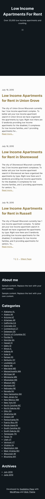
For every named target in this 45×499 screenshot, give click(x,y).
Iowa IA (7, 354)
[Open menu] (22, 29)
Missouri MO (9, 382)
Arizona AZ (9, 317)
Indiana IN (8, 351)
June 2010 (8, 475)
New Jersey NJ (11, 397)
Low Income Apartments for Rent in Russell (22, 210)
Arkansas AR (9, 320)
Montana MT (9, 385)
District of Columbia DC (15, 334)
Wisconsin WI (10, 454)
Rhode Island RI (11, 425)
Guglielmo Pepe (27, 489)
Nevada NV (9, 391)
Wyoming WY (10, 456)
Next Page (26, 259)
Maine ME (8, 365)
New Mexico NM (11, 400)
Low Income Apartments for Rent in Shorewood (22, 154)
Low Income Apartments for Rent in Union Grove (22, 98)
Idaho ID (7, 346)
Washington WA (11, 448)
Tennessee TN (10, 434)
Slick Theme (29, 492)
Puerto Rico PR (11, 422)
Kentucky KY (9, 360)
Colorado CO (10, 326)
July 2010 (8, 472)
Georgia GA (9, 340)
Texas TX (8, 436)
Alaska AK (8, 314)
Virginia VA (9, 445)
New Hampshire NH (13, 394)
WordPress (15, 492)
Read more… (7, 134)
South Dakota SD (12, 431)
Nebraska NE (10, 388)
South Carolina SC (12, 428)
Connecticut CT (11, 328)
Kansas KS (8, 357)
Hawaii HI (8, 343)
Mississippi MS (10, 380)
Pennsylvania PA (11, 419)
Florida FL (8, 337)
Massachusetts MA (12, 371)
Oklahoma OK (10, 414)
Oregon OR (9, 417)
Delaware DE (10, 331)
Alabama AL (9, 311)
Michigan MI (9, 374)
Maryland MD (10, 368)
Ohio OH (8, 411)
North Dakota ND (12, 408)
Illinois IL (8, 348)
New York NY (10, 402)
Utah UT (7, 439)
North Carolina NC (12, 405)
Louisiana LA (9, 363)
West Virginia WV (11, 451)
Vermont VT (9, 442)
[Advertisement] (22, 57)
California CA (10, 323)
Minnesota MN (10, 377)
